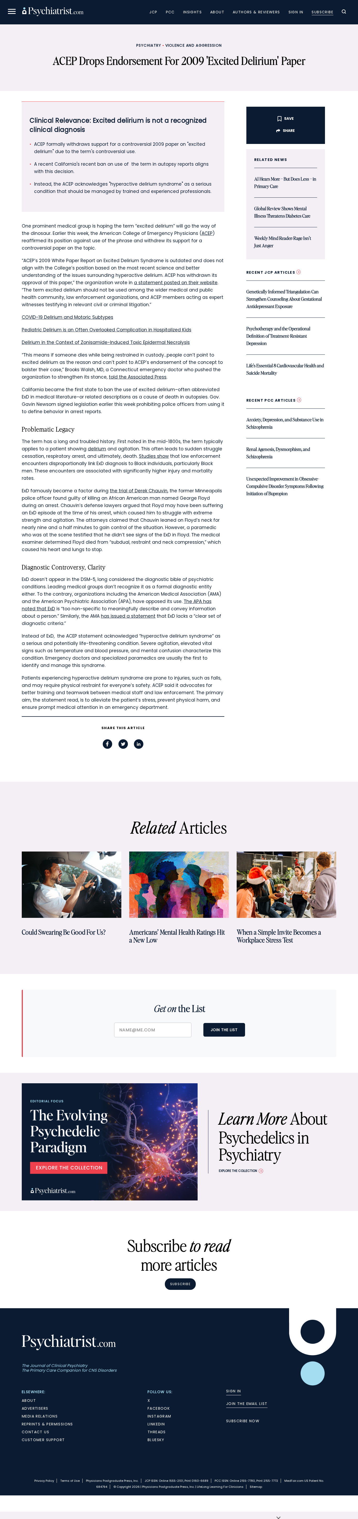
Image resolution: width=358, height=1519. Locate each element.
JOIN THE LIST (224, 1029)
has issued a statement (128, 616)
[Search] (344, 12)
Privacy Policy (44, 1481)
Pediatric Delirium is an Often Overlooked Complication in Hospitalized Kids (106, 330)
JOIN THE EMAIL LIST (247, 1403)
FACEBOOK (159, 1408)
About (217, 12)
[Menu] (12, 12)
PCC (170, 12)
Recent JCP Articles (271, 272)
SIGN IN (233, 1391)
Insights (192, 12)
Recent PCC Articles (271, 400)
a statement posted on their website (176, 282)
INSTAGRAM (159, 1416)
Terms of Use (70, 1481)
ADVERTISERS (35, 1408)
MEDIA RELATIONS (40, 1416)
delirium (97, 449)
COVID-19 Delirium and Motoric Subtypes (67, 317)
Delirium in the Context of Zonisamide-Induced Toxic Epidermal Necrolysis (106, 342)
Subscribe (322, 12)
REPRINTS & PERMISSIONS (47, 1424)
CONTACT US (35, 1432)
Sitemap (256, 1487)
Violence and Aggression (193, 45)
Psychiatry (148, 45)
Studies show (154, 456)
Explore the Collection (238, 1170)
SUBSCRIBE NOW (242, 1421)
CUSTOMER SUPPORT (43, 1439)
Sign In (296, 12)
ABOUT (29, 1400)
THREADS (157, 1432)
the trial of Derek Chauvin (138, 491)
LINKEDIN (156, 1424)
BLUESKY (156, 1439)
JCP (153, 12)
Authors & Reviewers (256, 12)
